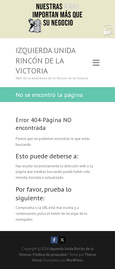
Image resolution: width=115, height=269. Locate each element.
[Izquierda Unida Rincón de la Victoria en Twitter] (62, 240)
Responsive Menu (96, 63)
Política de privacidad (49, 254)
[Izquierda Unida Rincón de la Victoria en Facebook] (54, 240)
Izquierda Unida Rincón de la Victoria (45, 60)
